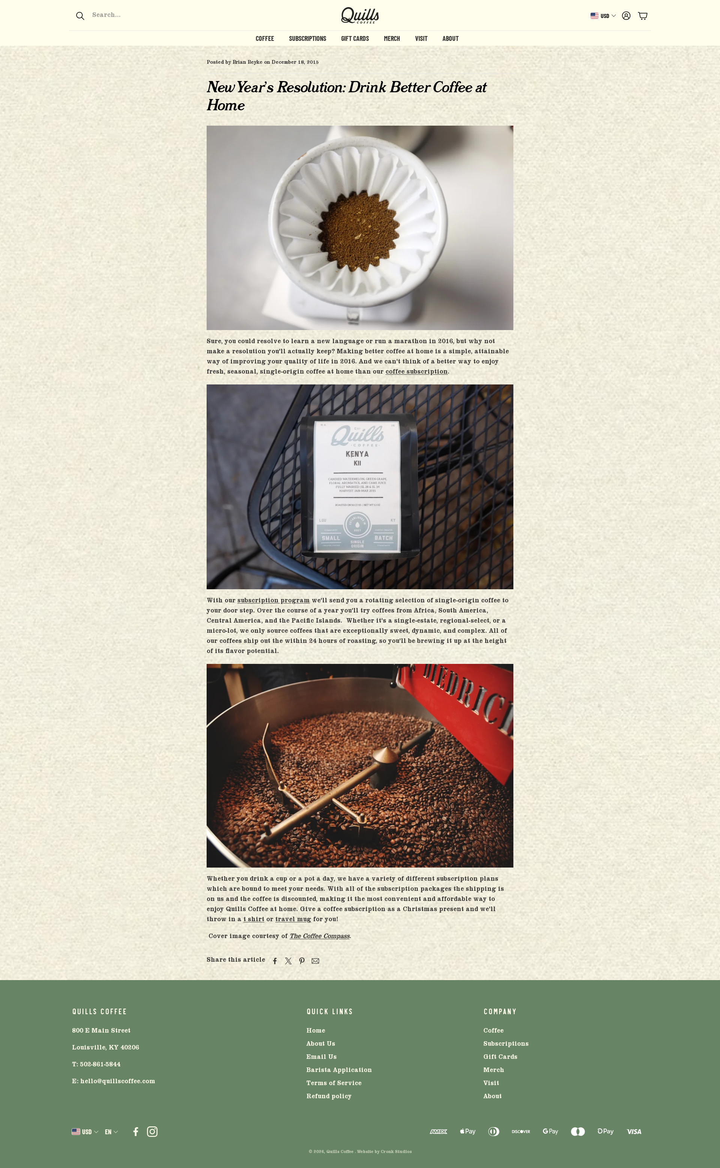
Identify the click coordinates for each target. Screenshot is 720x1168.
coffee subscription (417, 372)
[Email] (315, 961)
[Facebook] (135, 1131)
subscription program (273, 601)
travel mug (293, 920)
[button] (126, 16)
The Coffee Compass (320, 937)
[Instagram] (152, 1131)
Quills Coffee (340, 1152)
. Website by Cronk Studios (383, 1152)
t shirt (253, 920)
